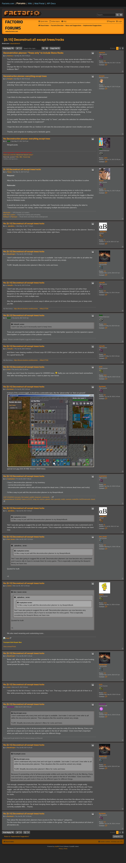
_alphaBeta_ (103, 231)
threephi (101, 76)
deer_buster (103, 536)
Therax (101, 180)
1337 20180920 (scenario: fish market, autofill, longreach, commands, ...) (27, 497)
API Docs (51, 3)
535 (105, 291)
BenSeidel (102, 386)
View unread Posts (9, 646)
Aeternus (102, 52)
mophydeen (103, 476)
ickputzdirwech (15, 43)
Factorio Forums (14, 25)
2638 (105, 603)
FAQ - (17, 157)
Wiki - (21, 157)
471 (105, 189)
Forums (20, 3)
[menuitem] (54, 21)
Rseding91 (102, 704)
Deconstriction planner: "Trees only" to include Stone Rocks (33, 52)
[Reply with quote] (92, 53)
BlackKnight (103, 263)
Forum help (26, 157)
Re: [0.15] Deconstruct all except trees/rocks (23, 223)
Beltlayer (6, 217)
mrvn (100, 366)
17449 (105, 713)
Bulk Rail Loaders (9, 215)
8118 (105, 324)
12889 (105, 158)
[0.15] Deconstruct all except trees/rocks (34, 39)
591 (105, 395)
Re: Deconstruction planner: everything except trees (26, 138)
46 (104, 240)
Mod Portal (39, 3)
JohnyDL (102, 282)
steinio (101, 594)
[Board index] (23, 13)
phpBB (56, 846)
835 (105, 61)
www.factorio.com (11, 31)
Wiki (30, 3)
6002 (105, 375)
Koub (101, 315)
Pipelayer (14, 217)
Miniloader (6, 212)
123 (105, 545)
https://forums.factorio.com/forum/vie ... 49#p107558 (31, 309)
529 (105, 484)
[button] (123, 48)
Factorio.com (8, 3)
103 (105, 271)
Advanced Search (22, 155)
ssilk (100, 149)
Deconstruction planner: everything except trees (25, 76)
